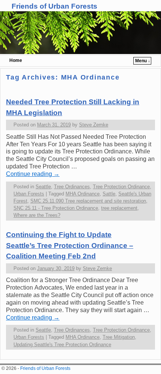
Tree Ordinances (72, 186)
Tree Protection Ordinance (121, 186)
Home (15, 60)
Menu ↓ (142, 60)
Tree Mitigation (119, 337)
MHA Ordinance (83, 194)
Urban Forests (28, 194)
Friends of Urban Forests (54, 6)
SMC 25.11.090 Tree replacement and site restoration (88, 201)
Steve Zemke (93, 125)
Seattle (43, 186)
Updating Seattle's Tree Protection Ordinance (62, 344)
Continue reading (33, 174)
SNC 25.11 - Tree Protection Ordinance (55, 208)
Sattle (109, 194)
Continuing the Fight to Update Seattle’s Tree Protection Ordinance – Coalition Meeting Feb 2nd (69, 245)
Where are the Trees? (36, 215)
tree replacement (119, 208)
